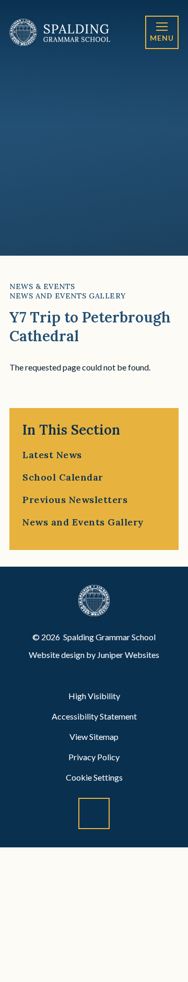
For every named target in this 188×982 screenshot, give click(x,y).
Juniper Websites (128, 655)
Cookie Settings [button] (94, 777)
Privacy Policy (94, 757)
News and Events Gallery (67, 296)
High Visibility (94, 696)
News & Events (42, 286)
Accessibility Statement (94, 716)
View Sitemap (94, 736)
